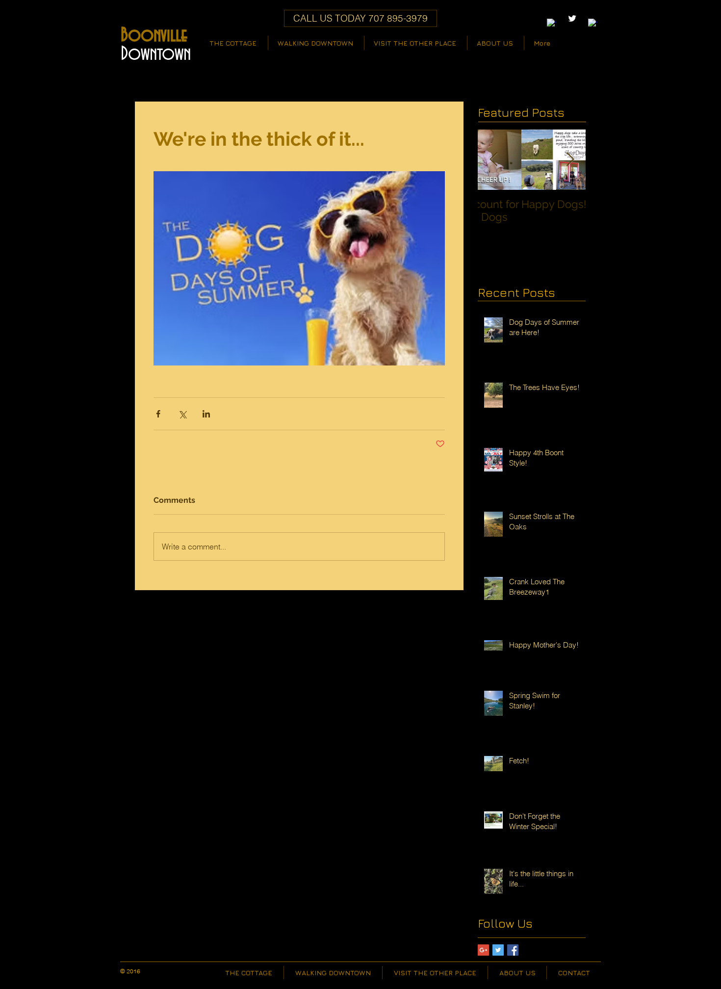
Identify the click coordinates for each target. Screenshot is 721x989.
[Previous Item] (493, 159)
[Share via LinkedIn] (206, 413)
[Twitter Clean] (572, 18)
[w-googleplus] (592, 23)
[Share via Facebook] (158, 413)
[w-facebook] (551, 23)
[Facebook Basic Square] (512, 950)
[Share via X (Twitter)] (182, 413)
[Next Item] (570, 159)
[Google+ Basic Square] (483, 950)
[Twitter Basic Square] (498, 950)
